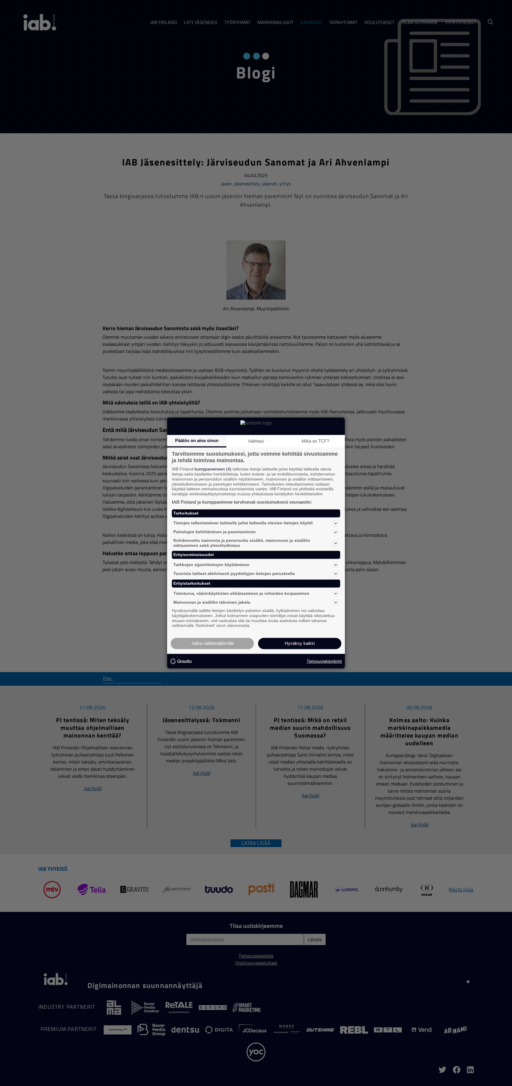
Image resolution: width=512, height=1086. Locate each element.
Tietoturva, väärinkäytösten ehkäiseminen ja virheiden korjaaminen (241, 593)
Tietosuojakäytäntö (324, 661)
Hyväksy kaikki (300, 643)
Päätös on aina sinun (196, 440)
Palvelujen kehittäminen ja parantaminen (214, 532)
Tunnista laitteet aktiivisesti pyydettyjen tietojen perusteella (234, 573)
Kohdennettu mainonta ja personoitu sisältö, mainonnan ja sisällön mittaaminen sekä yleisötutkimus (241, 543)
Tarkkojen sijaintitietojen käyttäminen (211, 564)
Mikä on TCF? (315, 441)
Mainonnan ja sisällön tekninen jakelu (211, 602)
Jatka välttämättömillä (212, 643)
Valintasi (256, 441)
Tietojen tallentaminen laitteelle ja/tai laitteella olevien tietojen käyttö (243, 523)
